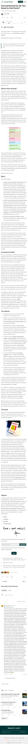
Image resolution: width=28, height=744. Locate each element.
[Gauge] (25, 22)
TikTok (5, 517)
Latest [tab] (6, 690)
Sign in (25, 1)
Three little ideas (5, 710)
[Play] (3, 22)
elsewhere (17, 477)
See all (3, 718)
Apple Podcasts (16, 33)
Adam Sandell (7, 13)
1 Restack (15, 572)
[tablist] (6, 590)
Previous (5, 581)
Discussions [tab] (11, 690)
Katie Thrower (7, 605)
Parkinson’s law (7, 205)
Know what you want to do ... (9, 702)
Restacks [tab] (10, 590)
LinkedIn (5, 521)
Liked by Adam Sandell (9, 607)
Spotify (22, 33)
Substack (8, 742)
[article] (14, 696)
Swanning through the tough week (10, 694)
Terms (16, 737)
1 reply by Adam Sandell (10, 678)
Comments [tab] (4, 590)
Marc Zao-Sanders (6, 417)
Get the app (19, 740)
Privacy (13, 737)
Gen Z (11, 505)
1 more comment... (5, 684)
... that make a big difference (7, 712)
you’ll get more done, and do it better (14, 321)
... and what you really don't (7, 704)
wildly (18, 299)
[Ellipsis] (26, 605)
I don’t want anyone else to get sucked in (13, 507)
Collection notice (21, 737)
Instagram (5, 519)
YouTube (3, 35)
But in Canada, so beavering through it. (10, 695)
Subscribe (20, 1)
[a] (25, 712)
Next (24, 581)
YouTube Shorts (7, 523)
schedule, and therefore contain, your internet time (13, 337)
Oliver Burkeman (19, 59)
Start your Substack (11, 740)
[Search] (25, 690)
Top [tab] (2, 690)
